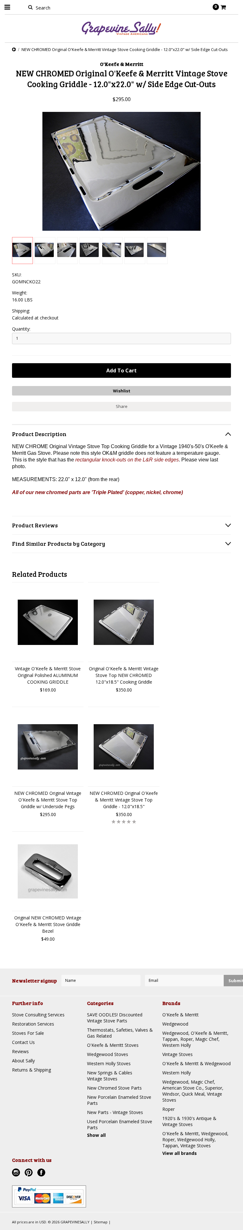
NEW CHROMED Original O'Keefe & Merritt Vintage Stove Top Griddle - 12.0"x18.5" (124, 799)
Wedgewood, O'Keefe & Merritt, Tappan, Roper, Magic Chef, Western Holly (195, 1039)
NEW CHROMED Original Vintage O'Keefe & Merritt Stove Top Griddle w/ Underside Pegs (47, 799)
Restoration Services (33, 1024)
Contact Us (23, 1042)
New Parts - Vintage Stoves (115, 1112)
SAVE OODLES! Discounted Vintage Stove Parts (114, 1018)
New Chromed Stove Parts (114, 1088)
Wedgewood (175, 1024)
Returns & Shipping (31, 1070)
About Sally (23, 1061)
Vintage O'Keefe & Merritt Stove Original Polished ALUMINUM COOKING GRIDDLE (48, 675)
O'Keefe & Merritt (180, 1015)
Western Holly (176, 1073)
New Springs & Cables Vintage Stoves (109, 1076)
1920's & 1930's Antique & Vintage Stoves (189, 1121)
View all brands (179, 1153)
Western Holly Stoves (109, 1063)
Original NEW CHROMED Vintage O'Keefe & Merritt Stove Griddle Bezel (47, 924)
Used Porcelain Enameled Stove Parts (119, 1124)
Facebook (42, 1173)
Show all (96, 1135)
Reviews (20, 1051)
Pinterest (29, 1173)
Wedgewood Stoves (107, 1054)
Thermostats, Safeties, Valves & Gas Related (120, 1033)
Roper (168, 1109)
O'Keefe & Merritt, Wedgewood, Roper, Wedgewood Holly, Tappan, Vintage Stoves (195, 1139)
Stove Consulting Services (38, 1015)
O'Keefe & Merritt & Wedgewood (196, 1063)
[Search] (30, 6)
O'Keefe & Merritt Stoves (113, 1045)
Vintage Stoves (177, 1054)
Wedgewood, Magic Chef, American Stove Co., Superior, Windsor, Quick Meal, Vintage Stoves (192, 1091)
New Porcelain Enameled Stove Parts (119, 1100)
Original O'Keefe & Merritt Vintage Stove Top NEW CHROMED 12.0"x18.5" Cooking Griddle (124, 675)
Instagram (17, 1173)
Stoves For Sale (28, 1033)
